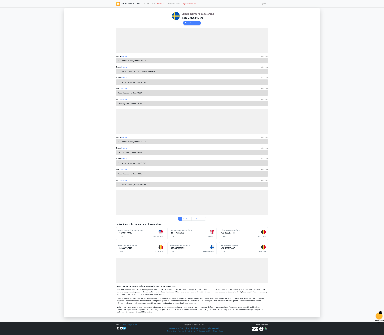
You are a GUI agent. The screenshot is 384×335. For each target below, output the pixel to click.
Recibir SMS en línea (176, 328)
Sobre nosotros (171, 331)
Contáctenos (191, 331)
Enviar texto (161, 4)
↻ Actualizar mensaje (192, 23)
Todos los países (149, 4)
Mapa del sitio (218, 331)
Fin (203, 219)
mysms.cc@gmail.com (129, 325)
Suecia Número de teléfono (198, 13)
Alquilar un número (189, 4)
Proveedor (181, 331)
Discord (124, 56)
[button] (263, 4)
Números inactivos (174, 4)
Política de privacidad (204, 331)
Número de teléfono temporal (195, 328)
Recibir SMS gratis (213, 328)
